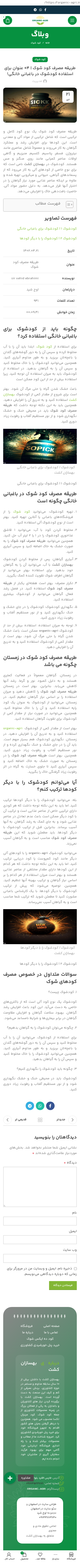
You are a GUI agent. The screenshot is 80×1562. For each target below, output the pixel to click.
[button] (10, 1478)
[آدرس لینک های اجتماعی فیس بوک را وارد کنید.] (45, 10)
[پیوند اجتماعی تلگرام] (35, 10)
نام (74, 1213)
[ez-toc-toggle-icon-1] (67, 205)
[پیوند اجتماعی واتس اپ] (40, 10)
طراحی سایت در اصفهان (42, 1504)
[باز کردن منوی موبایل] (72, 20)
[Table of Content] (69, 204)
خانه (47, 43)
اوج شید (42, 1513)
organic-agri (12, 728)
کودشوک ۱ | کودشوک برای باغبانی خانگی (47, 228)
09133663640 (47, 1517)
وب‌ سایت (70, 1250)
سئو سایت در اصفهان (43, 1509)
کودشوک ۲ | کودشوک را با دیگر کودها (48, 238)
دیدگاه (70, 1162)
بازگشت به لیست (40, 1120)
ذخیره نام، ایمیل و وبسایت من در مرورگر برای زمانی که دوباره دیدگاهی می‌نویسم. (42, 1271)
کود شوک (36, 43)
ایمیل (73, 1231)
